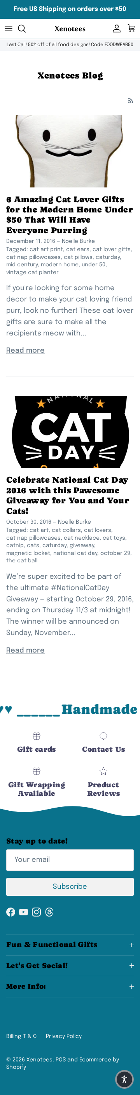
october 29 (115, 553)
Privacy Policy (64, 1036)
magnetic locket (28, 553)
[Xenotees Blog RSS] (131, 100)
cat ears (77, 249)
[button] (124, 1079)
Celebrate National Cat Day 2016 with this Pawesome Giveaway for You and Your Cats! (67, 495)
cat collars (66, 530)
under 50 (93, 265)
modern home (60, 265)
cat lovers (97, 530)
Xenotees (39, 1060)
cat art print (46, 249)
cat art (39, 530)
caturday (108, 257)
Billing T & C (21, 1036)
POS (61, 1060)
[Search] (25, 28)
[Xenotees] (70, 29)
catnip (15, 545)
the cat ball (21, 561)
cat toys (114, 538)
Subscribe (70, 886)
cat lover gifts (112, 249)
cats (33, 545)
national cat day (75, 553)
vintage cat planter (32, 272)
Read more (25, 350)
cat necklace (82, 538)
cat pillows (78, 257)
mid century (22, 265)
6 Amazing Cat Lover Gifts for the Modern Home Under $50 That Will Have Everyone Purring (69, 214)
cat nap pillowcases (33, 257)
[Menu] (8, 28)
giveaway (82, 545)
